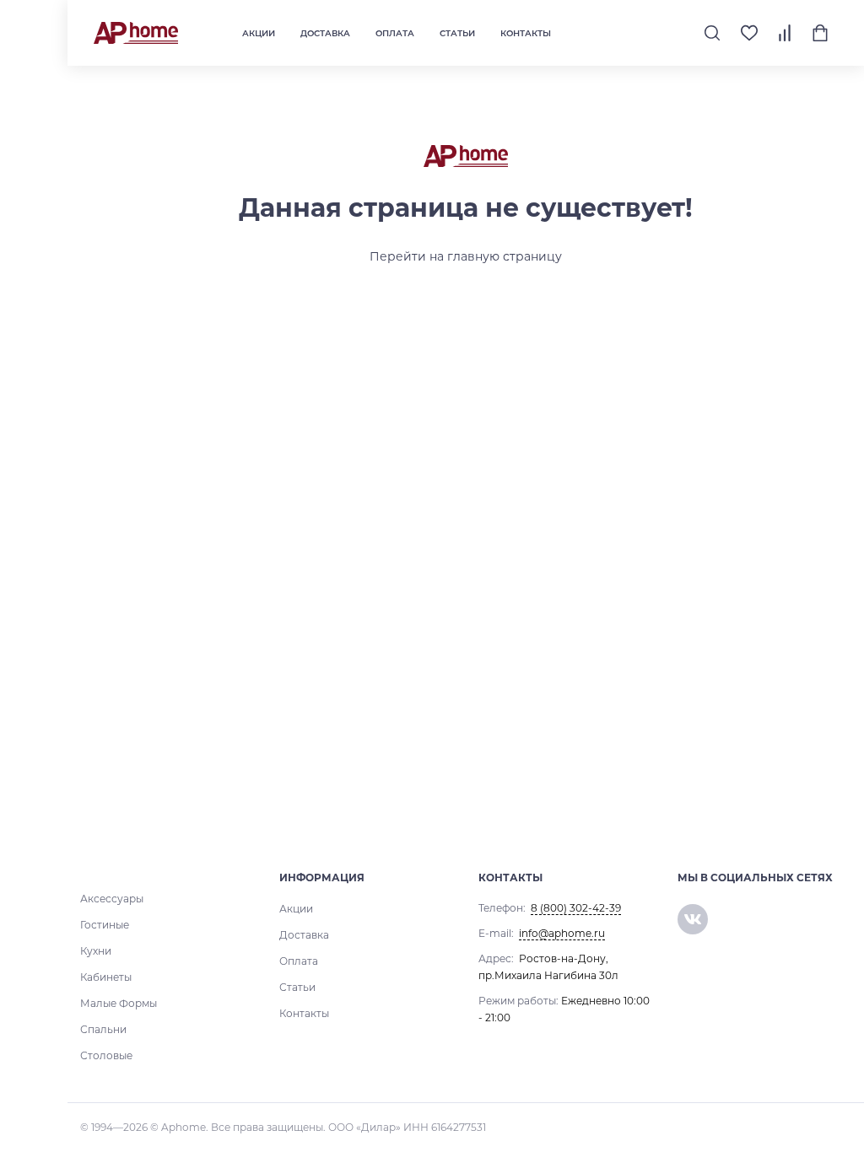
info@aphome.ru (562, 933)
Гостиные (104, 924)
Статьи (457, 33)
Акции (258, 33)
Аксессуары (111, 898)
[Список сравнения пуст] (784, 33)
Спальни (103, 1029)
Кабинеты (106, 977)
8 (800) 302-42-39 (576, 908)
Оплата (394, 33)
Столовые (106, 1055)
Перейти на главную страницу (466, 256)
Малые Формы (118, 1003)
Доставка (325, 33)
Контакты (525, 33)
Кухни (95, 951)
